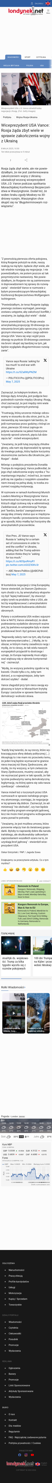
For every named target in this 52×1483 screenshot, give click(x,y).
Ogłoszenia (8, 1263)
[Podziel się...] (26, 160)
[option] (24, 1270)
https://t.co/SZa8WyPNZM (21, 372)
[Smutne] (37, 869)
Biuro (5, 1407)
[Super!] (11, 869)
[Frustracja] (43, 869)
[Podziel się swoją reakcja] (9, 160)
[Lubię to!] (5, 869)
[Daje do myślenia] (24, 869)
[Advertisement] (26, 27)
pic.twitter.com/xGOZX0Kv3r (22, 564)
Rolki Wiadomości (12, 987)
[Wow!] (30, 869)
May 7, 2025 (13, 381)
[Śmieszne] (17, 869)
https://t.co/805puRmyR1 (20, 561)
